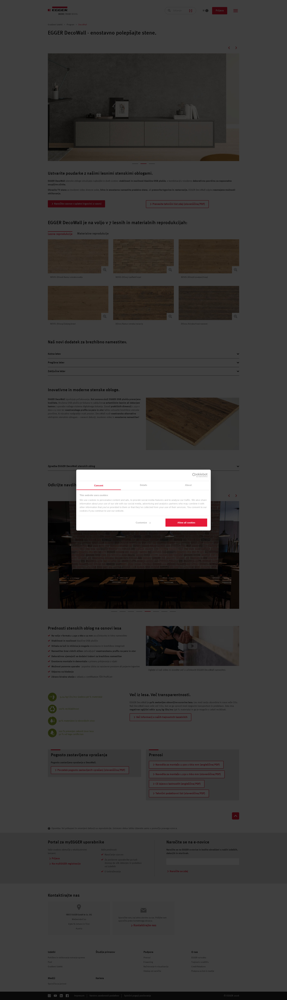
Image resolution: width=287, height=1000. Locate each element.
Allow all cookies (186, 522)
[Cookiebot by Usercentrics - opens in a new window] (194, 475)
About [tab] (188, 485)
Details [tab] (143, 485)
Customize (141, 522)
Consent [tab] (98, 485)
